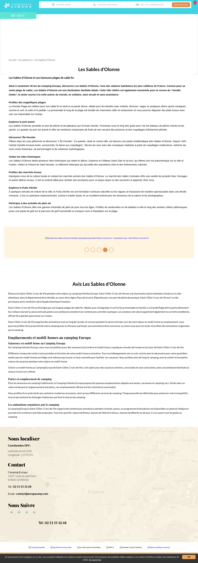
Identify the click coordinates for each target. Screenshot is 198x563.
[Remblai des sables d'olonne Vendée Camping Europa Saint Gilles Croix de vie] (97, 238)
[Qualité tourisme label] (61, 549)
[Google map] (143, 484)
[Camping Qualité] (37, 549)
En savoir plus (95, 560)
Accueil (12, 59)
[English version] (195, 2)
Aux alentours (25, 59)
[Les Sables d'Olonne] (17, 5)
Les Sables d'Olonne (45, 59)
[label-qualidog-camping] (158, 549)
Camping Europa (17, 472)
